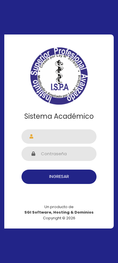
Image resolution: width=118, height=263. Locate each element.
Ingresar (59, 176)
